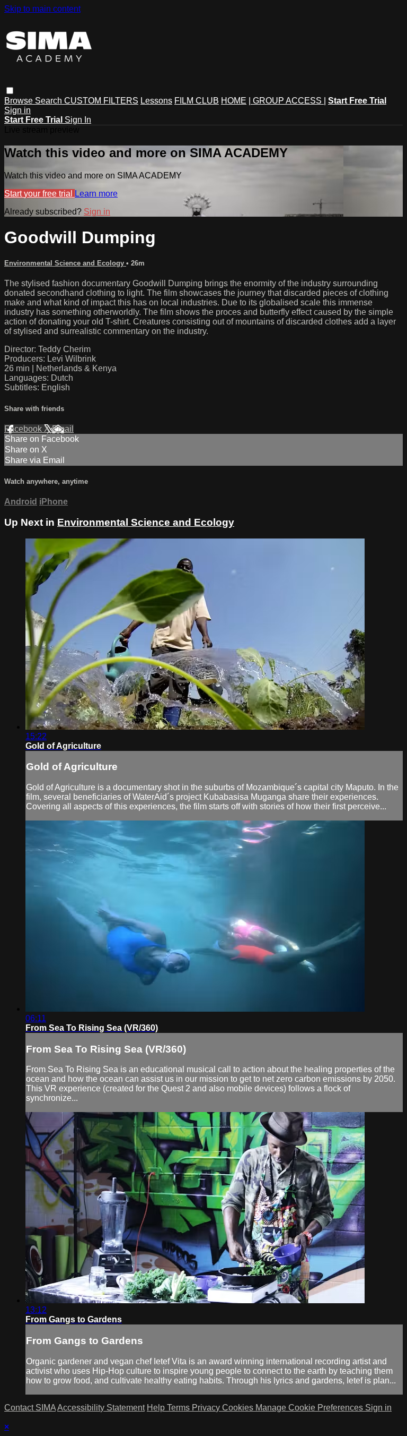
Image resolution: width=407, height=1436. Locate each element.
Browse (19, 100)
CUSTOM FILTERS (101, 100)
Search (49, 100)
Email (63, 428)
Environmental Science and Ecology (65, 263)
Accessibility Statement (101, 1407)
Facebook (24, 428)
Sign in (17, 110)
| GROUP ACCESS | (287, 100)
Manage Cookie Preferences (310, 1407)
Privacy (207, 1407)
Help (157, 1407)
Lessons (156, 100)
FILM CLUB (196, 100)
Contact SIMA (30, 1407)
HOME (233, 100)
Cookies (238, 1407)
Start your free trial (39, 193)
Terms (179, 1407)
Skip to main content (42, 8)
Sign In (78, 119)
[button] (9, 90)
